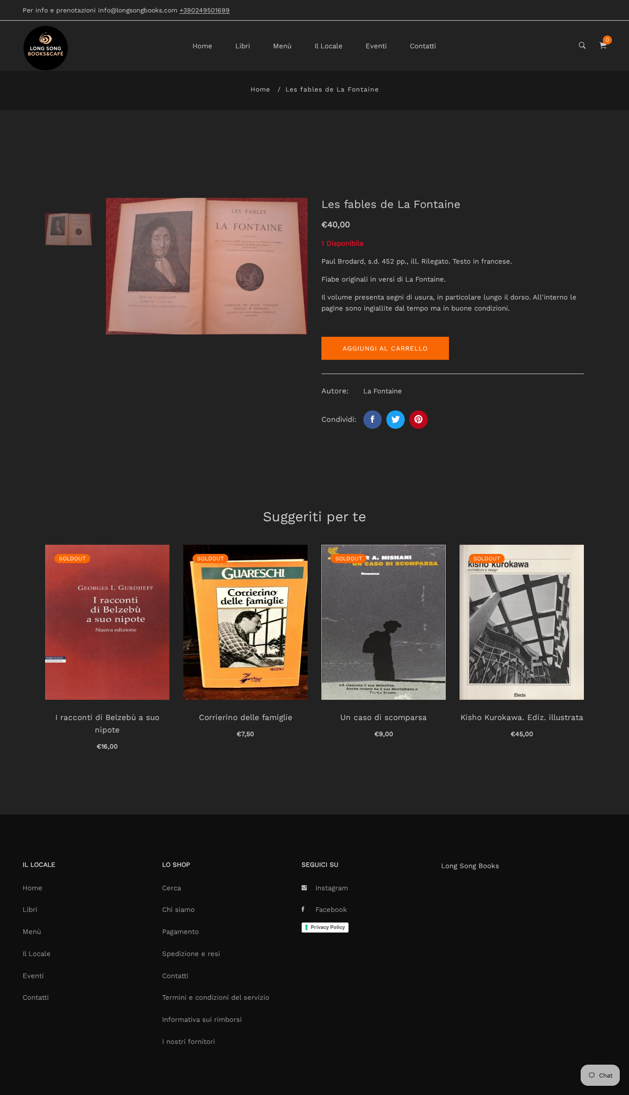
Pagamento (180, 932)
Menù (282, 46)
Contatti (423, 46)
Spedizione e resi (191, 954)
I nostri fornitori (188, 1041)
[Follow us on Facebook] (372, 419)
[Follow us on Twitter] (395, 419)
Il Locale (328, 46)
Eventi (376, 46)
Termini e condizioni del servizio (215, 997)
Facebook (331, 909)
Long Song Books (470, 866)
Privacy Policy (328, 927)
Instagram (331, 888)
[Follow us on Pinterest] (418, 419)
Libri (242, 46)
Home (202, 46)
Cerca (171, 888)
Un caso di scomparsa (383, 717)
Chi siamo (178, 909)
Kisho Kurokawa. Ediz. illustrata (521, 717)
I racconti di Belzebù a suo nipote (107, 723)
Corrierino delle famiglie (245, 717)
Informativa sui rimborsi (202, 1019)
